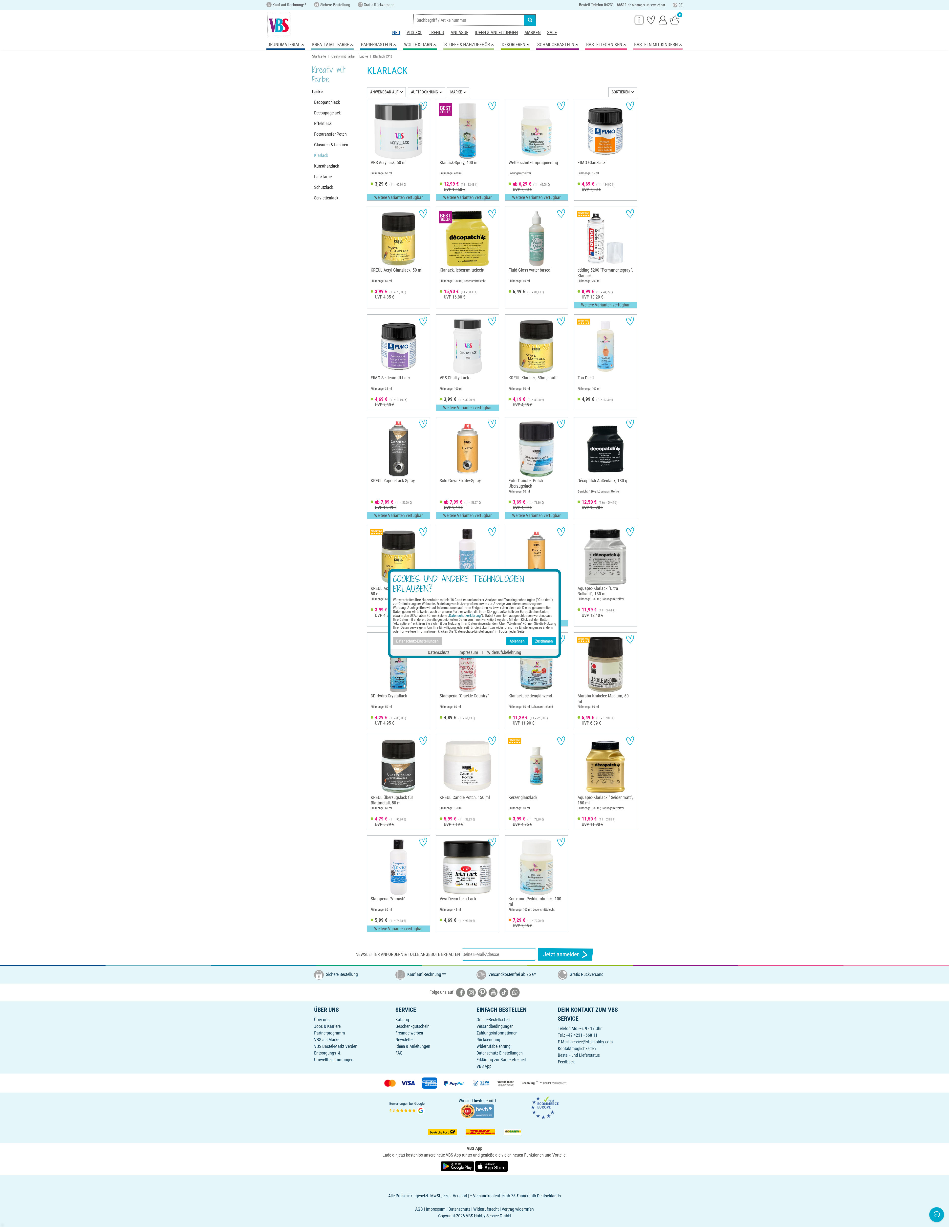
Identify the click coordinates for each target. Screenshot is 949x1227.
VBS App (484, 1066)
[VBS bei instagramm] (471, 992)
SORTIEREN (621, 92)
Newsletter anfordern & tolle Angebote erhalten (408, 954)
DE (680, 5)
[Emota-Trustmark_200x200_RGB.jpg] (545, 1107)
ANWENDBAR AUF (384, 92)
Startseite (319, 56)
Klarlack (321, 155)
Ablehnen (517, 641)
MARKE (456, 92)
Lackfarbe (323, 176)
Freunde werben (409, 1032)
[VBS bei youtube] (493, 992)
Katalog (402, 1019)
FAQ (399, 1052)
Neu (396, 32)
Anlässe (459, 32)
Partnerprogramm (329, 1032)
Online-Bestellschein (494, 1019)
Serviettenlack (326, 197)
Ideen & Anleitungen (496, 32)
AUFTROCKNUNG (424, 92)
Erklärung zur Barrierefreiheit (501, 1059)
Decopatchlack (327, 102)
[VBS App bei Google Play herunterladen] (458, 1165)
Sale (552, 32)
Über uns (321, 1019)
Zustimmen (544, 641)
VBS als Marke (326, 1039)
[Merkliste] (651, 20)
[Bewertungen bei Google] (407, 1107)
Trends (436, 32)
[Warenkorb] (675, 20)
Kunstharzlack (326, 166)
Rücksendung (488, 1039)
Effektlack (323, 123)
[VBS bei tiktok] (504, 992)
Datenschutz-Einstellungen (499, 1052)
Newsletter (404, 1039)
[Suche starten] (530, 20)
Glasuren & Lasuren (331, 144)
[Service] (639, 20)
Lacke (363, 56)
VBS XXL (414, 32)
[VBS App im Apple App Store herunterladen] (491, 1165)
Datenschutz (439, 652)
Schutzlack (323, 187)
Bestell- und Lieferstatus (579, 1055)
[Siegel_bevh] (477, 1110)
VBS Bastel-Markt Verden (335, 1046)
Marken (532, 32)
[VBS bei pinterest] (482, 992)
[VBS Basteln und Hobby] (278, 24)
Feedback (566, 1061)
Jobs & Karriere (327, 1026)
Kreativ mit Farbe (343, 56)
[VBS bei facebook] (460, 992)
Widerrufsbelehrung (493, 1046)
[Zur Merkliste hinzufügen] (423, 106)
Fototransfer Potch (330, 134)
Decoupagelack (327, 112)
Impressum (468, 652)
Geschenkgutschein (412, 1026)
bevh (478, 1100)
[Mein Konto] (663, 20)
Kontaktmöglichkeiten (577, 1048)
